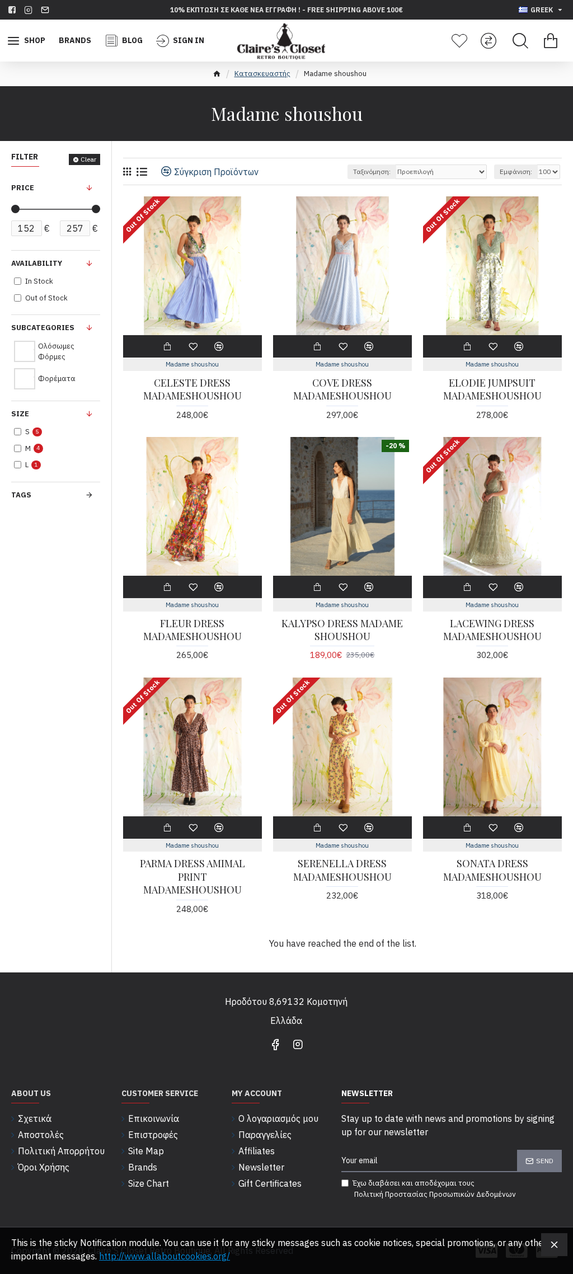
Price (22, 187)
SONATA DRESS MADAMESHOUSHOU (492, 870)
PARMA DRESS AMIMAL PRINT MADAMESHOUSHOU (192, 876)
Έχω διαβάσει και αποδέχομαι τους (434, 1188)
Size (20, 414)
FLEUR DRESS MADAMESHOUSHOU (192, 630)
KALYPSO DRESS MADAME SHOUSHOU (342, 630)
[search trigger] (520, 41)
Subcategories (42, 327)
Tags (21, 495)
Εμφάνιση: (516, 171)
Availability (36, 263)
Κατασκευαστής (262, 73)
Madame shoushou (192, 364)
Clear (88, 159)
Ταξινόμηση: (372, 171)
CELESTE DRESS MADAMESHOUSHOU (192, 389)
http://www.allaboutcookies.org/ (164, 1256)
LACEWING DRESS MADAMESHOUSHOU (492, 630)
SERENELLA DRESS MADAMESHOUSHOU (342, 870)
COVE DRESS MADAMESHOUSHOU (342, 389)
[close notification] (554, 1244)
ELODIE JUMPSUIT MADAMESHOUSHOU (492, 389)
